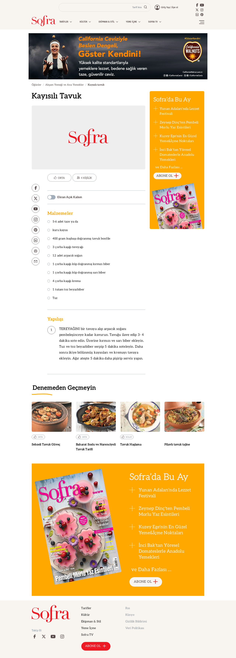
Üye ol (175, 7)
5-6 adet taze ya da (65, 221)
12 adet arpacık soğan (67, 255)
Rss (127, 608)
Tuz (55, 298)
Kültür (85, 615)
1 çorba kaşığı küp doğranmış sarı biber (79, 272)
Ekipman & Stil (91, 621)
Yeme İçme (88, 628)
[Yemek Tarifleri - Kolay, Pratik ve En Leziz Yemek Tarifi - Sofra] (44, 21)
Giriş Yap (165, 7)
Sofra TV (87, 635)
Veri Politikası (134, 628)
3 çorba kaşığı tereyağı (68, 247)
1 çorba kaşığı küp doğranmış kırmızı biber (81, 264)
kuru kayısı (60, 230)
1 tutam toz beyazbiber (68, 289)
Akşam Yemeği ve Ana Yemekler (64, 84)
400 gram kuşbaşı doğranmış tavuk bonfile (81, 238)
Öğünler (36, 84)
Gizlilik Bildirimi (136, 621)
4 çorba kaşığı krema (67, 281)
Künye (129, 615)
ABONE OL (164, 176)
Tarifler (86, 608)
